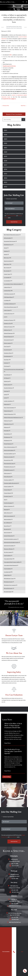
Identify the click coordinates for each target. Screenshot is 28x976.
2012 (5, 186)
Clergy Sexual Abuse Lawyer (10, 307)
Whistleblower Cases (8, 578)
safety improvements (8, 516)
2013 (5, 182)
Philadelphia (14, 856)
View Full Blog (7, 776)
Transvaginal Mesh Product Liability (12, 562)
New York (14, 910)
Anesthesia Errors (8, 244)
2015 (5, 173)
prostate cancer (7, 496)
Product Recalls (7, 493)
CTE (5, 316)
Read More (8, 743)
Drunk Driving (7, 349)
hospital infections (8, 387)
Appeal (5, 247)
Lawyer (5, 397)
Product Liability (7, 486)
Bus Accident (7, 270)
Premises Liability (8, 479)
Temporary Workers (8, 549)
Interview (6, 391)
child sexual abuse (8, 297)
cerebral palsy (7, 290)
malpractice (6, 404)
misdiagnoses (7, 437)
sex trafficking (7, 522)
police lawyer (7, 473)
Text (22, 951)
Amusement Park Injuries (9, 241)
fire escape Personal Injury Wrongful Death (14, 369)
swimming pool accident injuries (11, 542)
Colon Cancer (7, 310)
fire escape (6, 366)
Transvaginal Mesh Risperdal (10, 565)
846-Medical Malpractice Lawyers (11, 234)
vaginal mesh (7, 575)
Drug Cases (6, 346)
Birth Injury (6, 257)
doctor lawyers (7, 343)
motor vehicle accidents (9, 447)
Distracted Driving (8, 339)
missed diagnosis (8, 443)
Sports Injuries (7, 532)
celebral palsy (7, 287)
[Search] (23, 119)
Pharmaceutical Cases (9, 463)
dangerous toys (7, 323)
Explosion (6, 362)
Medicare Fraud (7, 420)
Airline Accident (7, 238)
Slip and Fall (6, 529)
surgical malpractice (8, 535)
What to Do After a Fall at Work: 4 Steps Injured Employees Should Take (13, 725)
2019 (5, 156)
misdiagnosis (7, 440)
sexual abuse (7, 526)
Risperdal (6, 509)
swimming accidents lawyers (10, 539)
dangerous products (8, 320)
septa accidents (7, 519)
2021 (5, 147)
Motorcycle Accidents (9, 450)
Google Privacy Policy (11, 215)
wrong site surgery (8, 588)
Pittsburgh (14, 871)
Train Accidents (7, 555)
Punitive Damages (8, 502)
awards (5, 254)
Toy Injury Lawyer (8, 552)
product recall (7, 489)
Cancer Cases (7, 274)
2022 (5, 143)
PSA (5, 499)
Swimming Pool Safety (9, 545)
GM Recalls (6, 378)
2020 (5, 152)
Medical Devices (7, 410)
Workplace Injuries (8, 581)
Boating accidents (8, 261)
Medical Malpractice (8, 414)
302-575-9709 (14, 903)
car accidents (7, 280)
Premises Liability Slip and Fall (11, 483)
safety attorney (7, 512)
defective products (8, 326)
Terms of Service (13, 837)
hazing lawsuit (7, 384)
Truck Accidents (7, 568)
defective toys (7, 330)
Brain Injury (6, 264)
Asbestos (6, 251)
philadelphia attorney (9, 466)
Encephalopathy (7, 356)
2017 (5, 165)
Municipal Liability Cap (9, 453)
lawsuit (5, 394)
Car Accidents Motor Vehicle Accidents (12, 284)
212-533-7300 (14, 917)
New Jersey (14, 882)
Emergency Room (8, 353)
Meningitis (6, 430)
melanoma (6, 427)
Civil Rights (6, 300)
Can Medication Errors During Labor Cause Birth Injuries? (13, 751)
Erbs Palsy (6, 359)
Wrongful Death (7, 591)
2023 (5, 139)
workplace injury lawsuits (10, 585)
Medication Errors (8, 424)
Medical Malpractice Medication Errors (12, 417)
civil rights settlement (9, 303)
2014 (5, 178)
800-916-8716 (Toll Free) (15, 905)
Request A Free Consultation (14, 114)
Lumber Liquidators (8, 401)
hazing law (6, 381)
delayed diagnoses (8, 333)
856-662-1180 (14, 890)
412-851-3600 (14, 878)
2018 (5, 160)
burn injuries (7, 267)
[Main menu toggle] (26, 2)
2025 (5, 130)
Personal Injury (7, 460)
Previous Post (5, 105)
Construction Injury (8, 313)
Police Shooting (7, 476)
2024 (5, 134)
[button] (23, 2)
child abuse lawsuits (9, 293)
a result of (20, 36)
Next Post (24, 105)
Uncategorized (7, 572)
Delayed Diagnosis (8, 336)
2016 (5, 169)
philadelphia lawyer (8, 470)
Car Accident (7, 277)
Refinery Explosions (8, 506)
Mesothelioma (7, 433)
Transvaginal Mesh (8, 558)
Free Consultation (6, 951)
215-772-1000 (14, 863)
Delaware (14, 896)
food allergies (7, 374)
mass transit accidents (9, 407)
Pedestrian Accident (8, 456)
